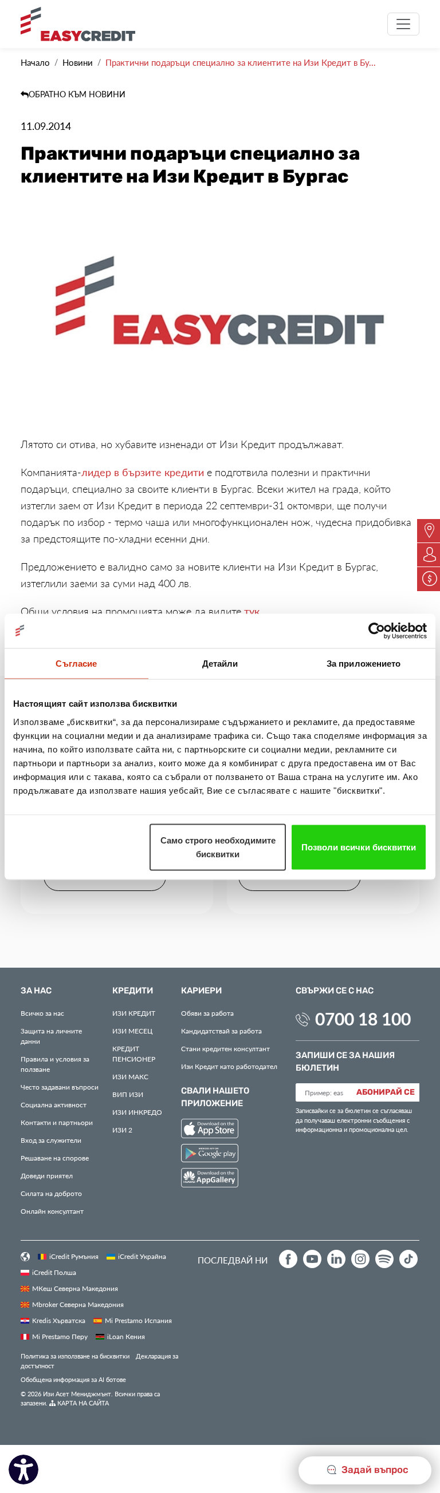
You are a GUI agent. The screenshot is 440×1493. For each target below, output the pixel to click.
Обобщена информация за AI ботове (73, 1379)
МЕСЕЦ (132, 1030)
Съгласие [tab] (76, 663)
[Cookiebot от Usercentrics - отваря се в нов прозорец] (377, 630)
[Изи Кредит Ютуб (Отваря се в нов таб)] (312, 1259)
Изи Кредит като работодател (229, 1066)
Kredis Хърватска (58, 1320)
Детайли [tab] (220, 663)
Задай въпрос (373, 1470)
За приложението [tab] (364, 663)
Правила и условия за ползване (55, 1064)
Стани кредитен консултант (225, 1048)
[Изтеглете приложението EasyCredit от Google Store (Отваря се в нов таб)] (209, 1154)
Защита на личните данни (51, 1036)
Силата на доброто (51, 1193)
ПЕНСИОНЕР (133, 1053)
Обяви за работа (207, 1012)
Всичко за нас (42, 1012)
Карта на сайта (82, 1403)
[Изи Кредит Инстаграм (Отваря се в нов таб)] (360, 1259)
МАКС (130, 1076)
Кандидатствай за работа (221, 1030)
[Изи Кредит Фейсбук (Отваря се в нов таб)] (288, 1259)
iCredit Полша (54, 1272)
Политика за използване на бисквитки (75, 1356)
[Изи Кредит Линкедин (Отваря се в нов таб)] (336, 1259)
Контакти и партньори (57, 1122)
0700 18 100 (363, 1019)
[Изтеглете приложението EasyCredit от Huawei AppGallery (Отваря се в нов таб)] (209, 1179)
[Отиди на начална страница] (82, 24)
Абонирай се (385, 1092)
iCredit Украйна (142, 1256)
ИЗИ (127, 1094)
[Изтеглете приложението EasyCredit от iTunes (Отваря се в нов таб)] (209, 1129)
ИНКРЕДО (137, 1111)
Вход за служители (51, 1139)
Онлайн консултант (52, 1210)
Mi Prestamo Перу (60, 1336)
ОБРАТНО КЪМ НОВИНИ (77, 94)
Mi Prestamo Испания (138, 1320)
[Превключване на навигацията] (403, 24)
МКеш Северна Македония (75, 1288)
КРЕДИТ (133, 1012)
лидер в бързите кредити (142, 472)
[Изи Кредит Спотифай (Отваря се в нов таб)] (384, 1259)
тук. (253, 611)
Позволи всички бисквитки (358, 847)
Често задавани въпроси (60, 1086)
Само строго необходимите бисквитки (218, 846)
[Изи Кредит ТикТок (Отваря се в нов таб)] (408, 1259)
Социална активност (54, 1104)
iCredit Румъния (74, 1256)
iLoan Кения (126, 1336)
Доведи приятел (47, 1175)
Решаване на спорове (55, 1157)
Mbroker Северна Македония (78, 1304)
